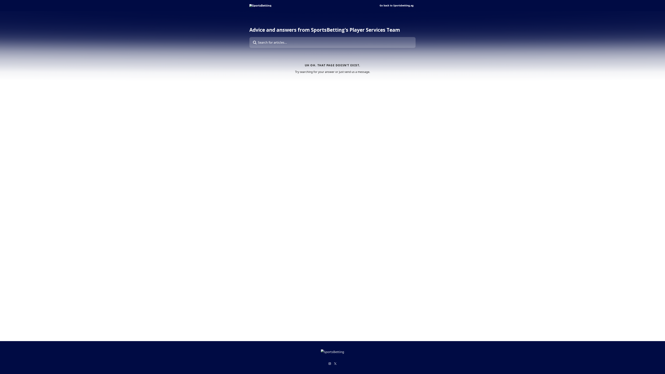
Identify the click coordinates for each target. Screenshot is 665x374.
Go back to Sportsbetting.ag (397, 5)
